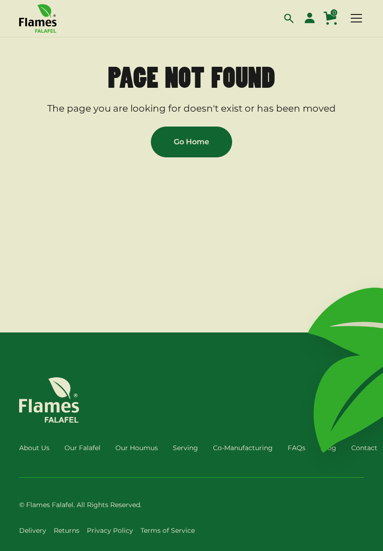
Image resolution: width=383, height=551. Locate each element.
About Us (34, 448)
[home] (38, 18)
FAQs (296, 448)
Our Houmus (136, 448)
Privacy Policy (110, 530)
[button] (289, 18)
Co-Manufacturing (243, 448)
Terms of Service (168, 530)
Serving (185, 448)
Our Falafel (82, 448)
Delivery (32, 530)
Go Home (191, 141)
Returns (66, 530)
